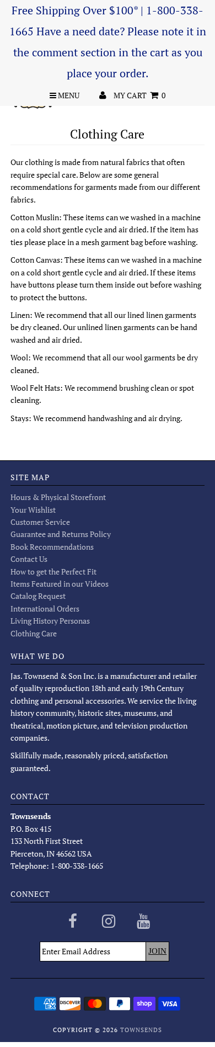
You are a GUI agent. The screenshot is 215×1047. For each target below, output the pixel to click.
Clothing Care (33, 633)
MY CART (139, 95)
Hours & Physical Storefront (58, 497)
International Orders (44, 608)
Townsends (141, 1030)
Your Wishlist (33, 509)
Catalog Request (38, 596)
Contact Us (28, 559)
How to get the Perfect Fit (53, 571)
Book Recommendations (52, 546)
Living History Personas (50, 620)
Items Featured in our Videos (59, 583)
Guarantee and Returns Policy (60, 534)
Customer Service (40, 522)
